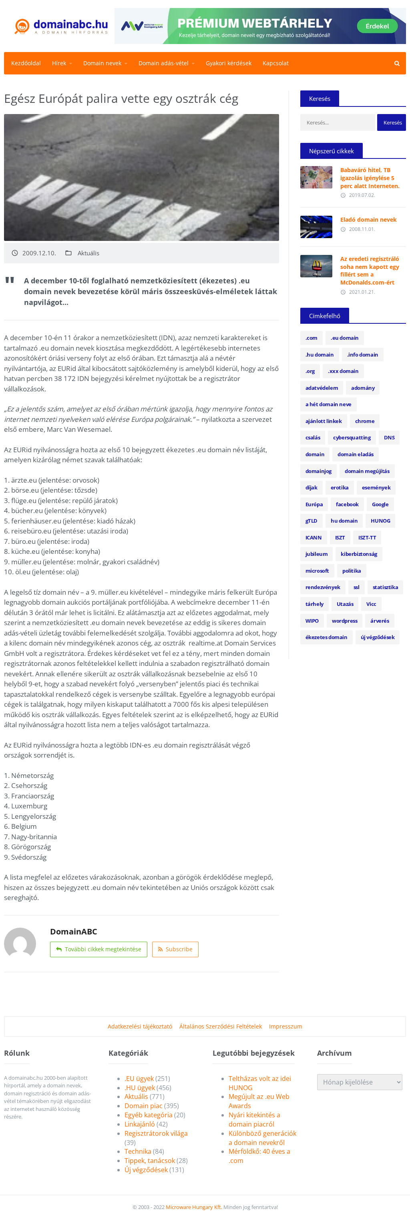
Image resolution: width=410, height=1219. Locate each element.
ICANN (313, 537)
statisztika (385, 587)
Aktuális (88, 253)
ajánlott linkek (323, 421)
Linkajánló (140, 1124)
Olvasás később (316, 175)
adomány (362, 387)
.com (311, 337)
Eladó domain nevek (368, 219)
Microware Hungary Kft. (194, 1207)
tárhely (314, 603)
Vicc (371, 603)
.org (310, 371)
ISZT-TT (367, 537)
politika (351, 570)
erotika (340, 487)
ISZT (340, 537)
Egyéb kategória (149, 1115)
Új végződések (146, 1169)
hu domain (344, 520)
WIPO (312, 620)
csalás (312, 437)
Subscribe (179, 949)
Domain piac (144, 1105)
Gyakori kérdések (228, 63)
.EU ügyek (139, 1078)
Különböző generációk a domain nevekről (262, 1138)
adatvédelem (321, 387)
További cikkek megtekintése (103, 949)
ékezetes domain (326, 637)
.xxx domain (343, 371)
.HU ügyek (140, 1087)
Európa (314, 504)
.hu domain (319, 354)
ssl (357, 587)
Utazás (345, 603)
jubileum (316, 553)
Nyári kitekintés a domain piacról (254, 1120)
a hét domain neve (328, 404)
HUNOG (380, 520)
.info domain (362, 354)
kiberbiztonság (359, 553)
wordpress (344, 620)
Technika (138, 1151)
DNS (389, 437)
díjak (311, 487)
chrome (365, 421)
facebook (347, 504)
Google (380, 504)
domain (315, 454)
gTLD (311, 520)
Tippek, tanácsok (150, 1160)
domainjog (318, 471)
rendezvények (322, 587)
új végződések (378, 637)
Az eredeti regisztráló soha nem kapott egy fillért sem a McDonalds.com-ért (369, 270)
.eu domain (345, 337)
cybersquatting (351, 437)
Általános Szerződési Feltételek (220, 1026)
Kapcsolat (276, 63)
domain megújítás (367, 471)
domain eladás (356, 454)
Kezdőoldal (26, 63)
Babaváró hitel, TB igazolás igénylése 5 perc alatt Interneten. (370, 177)
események (376, 487)
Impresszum (285, 1026)
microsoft (317, 570)
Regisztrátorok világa (156, 1133)
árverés (379, 620)
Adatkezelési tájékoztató (140, 1026)
